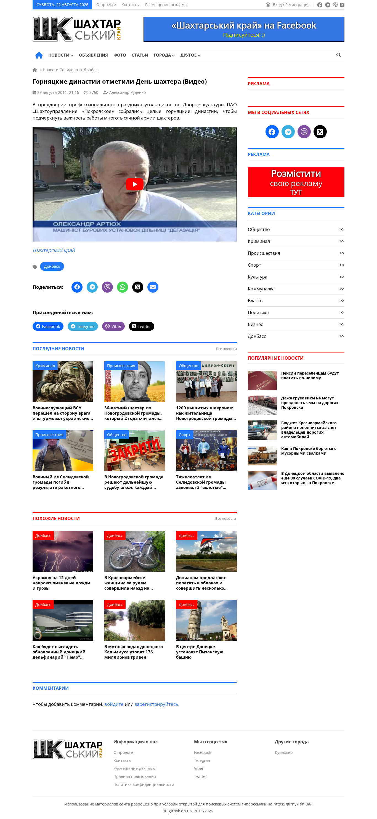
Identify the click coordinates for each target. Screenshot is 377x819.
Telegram (202, 760)
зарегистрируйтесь (156, 704)
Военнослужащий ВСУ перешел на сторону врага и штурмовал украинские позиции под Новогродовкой (62, 413)
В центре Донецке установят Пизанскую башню (199, 652)
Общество (188, 365)
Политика (296, 312)
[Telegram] (92, 287)
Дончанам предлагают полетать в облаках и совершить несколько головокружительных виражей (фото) (201, 583)
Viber (199, 768)
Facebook (202, 752)
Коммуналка (296, 289)
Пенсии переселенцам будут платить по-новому (310, 375)
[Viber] (107, 287)
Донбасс (52, 266)
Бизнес (296, 324)
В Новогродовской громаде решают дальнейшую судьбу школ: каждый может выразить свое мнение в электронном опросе (133, 482)
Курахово (284, 752)
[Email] (152, 287)
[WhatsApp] (122, 287)
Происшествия (121, 365)
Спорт (184, 434)
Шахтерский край (54, 250)
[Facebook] (77, 287)
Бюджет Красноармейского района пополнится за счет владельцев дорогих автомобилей (309, 429)
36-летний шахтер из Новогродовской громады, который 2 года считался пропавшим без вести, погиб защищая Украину (133, 413)
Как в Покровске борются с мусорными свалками (308, 450)
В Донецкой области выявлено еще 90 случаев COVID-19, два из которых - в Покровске (312, 478)
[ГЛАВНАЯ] (39, 55)
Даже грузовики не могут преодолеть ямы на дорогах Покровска (309, 403)
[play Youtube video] (135, 184)
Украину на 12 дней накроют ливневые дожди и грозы (61, 583)
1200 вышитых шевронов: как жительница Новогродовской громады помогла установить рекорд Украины (204, 413)
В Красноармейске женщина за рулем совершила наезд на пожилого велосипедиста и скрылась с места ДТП (134, 583)
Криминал (45, 365)
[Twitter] (137, 287)
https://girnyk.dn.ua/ (293, 804)
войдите (114, 704)
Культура (296, 277)
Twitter (200, 776)
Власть (296, 301)
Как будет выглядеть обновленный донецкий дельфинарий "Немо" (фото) (59, 652)
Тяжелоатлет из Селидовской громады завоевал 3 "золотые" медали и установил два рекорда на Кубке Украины (205, 482)
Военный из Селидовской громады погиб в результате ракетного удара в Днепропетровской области (62, 482)
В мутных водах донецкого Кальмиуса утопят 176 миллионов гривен (133, 652)
